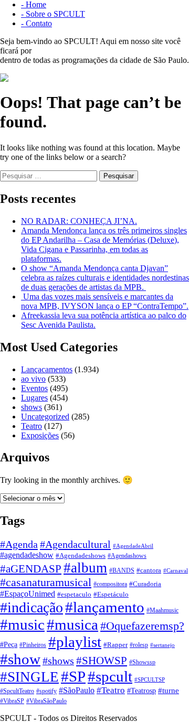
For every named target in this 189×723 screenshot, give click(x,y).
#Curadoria (145, 584)
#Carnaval (175, 571)
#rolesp (139, 645)
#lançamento (104, 607)
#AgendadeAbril (133, 546)
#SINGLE (29, 677)
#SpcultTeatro (17, 691)
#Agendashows (127, 555)
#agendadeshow (27, 555)
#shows (58, 660)
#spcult (110, 676)
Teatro (31, 426)
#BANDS (121, 570)
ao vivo (33, 378)
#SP (73, 676)
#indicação (31, 607)
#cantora (148, 570)
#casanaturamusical (45, 582)
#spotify (46, 691)
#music (22, 624)
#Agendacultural (75, 544)
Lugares (34, 397)
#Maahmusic (162, 610)
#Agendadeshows (81, 555)
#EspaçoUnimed (27, 593)
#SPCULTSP (149, 679)
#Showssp (142, 662)
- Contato (36, 23)
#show (20, 659)
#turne (168, 690)
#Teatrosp (141, 691)
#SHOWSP (101, 660)
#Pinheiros (32, 645)
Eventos (34, 388)
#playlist (74, 641)
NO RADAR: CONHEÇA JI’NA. (79, 221)
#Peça (8, 645)
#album (85, 568)
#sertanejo (162, 645)
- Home (33, 4)
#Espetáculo (111, 594)
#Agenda (19, 544)
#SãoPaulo (76, 690)
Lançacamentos (46, 369)
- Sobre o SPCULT (53, 13)
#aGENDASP (30, 569)
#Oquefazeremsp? (142, 626)
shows (31, 407)
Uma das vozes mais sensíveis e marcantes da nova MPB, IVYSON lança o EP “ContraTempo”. (104, 301)
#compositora (110, 584)
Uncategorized (45, 416)
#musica (72, 624)
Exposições (40, 435)
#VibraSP (12, 701)
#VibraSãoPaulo (46, 701)
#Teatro (111, 690)
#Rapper (115, 645)
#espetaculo (74, 594)
